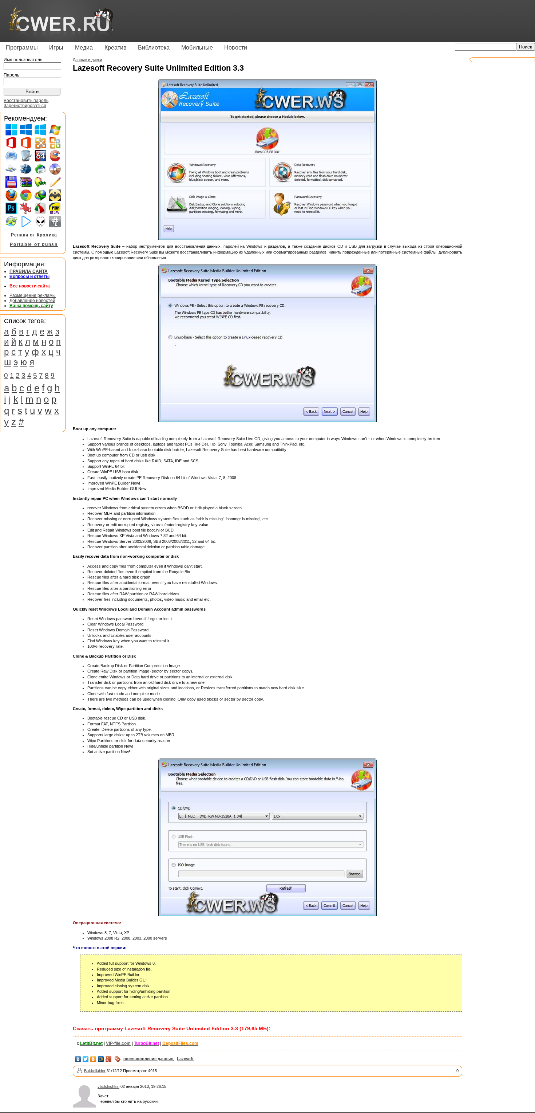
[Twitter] (86, 1059)
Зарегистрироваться (25, 105)
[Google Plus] (108, 1059)
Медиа (84, 47)
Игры (56, 47)
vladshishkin (108, 1086)
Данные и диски (87, 60)
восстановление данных (148, 1059)
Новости (235, 47)
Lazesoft (185, 1059)
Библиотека (154, 47)
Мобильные (197, 47)
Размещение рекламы (32, 295)
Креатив (115, 47)
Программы (22, 47)
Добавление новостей (32, 300)
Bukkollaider (95, 1071)
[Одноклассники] (93, 1059)
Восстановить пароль (26, 100)
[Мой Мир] (101, 1059)
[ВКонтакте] (78, 1059)
